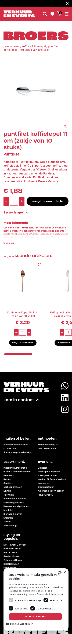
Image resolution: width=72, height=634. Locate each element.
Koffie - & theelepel (34, 46)
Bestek (7, 479)
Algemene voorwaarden (51, 490)
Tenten (7, 521)
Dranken (8, 517)
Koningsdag (9, 567)
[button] (21, 624)
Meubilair (8, 510)
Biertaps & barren (12, 513)
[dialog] (36, 599)
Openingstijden (46, 486)
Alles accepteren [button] (35, 616)
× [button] (64, 572)
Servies (7, 483)
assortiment (12, 46)
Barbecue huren (12, 548)
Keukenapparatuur (13, 502)
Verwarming (10, 525)
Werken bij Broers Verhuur (52, 479)
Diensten (43, 467)
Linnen (7, 490)
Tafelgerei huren (12, 560)
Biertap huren (10, 552)
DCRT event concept (14, 544)
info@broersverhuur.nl (15, 444)
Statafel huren (11, 563)
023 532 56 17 (11, 448)
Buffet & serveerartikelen (17, 471)
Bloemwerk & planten (14, 498)
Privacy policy (45, 494)
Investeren (43, 483)
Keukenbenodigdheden (16, 506)
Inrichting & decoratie (15, 467)
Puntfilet (11, 154)
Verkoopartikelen (12, 486)
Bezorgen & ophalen (49, 471)
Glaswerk (8, 475)
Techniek (8, 494)
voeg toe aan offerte (47, 201)
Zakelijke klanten (47, 475)
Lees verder (57, 594)
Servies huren (11, 556)
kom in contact (18, 400)
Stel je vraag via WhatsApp (17, 452)
